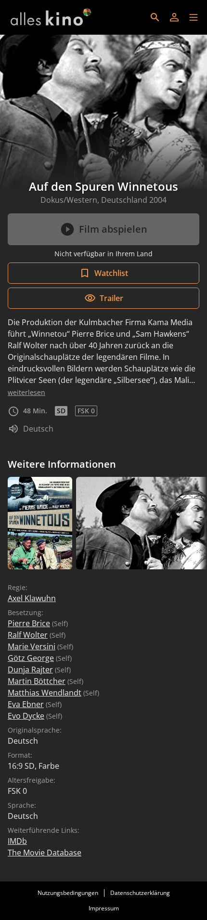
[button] (193, 17)
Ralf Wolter (28, 635)
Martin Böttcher (36, 681)
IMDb (17, 841)
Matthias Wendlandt (44, 692)
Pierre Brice (29, 623)
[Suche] (155, 17)
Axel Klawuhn (32, 598)
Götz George (31, 658)
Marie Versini (31, 646)
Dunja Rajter (30, 669)
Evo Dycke (26, 715)
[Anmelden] (174, 17)
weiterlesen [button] (26, 392)
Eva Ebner (26, 704)
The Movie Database (44, 852)
